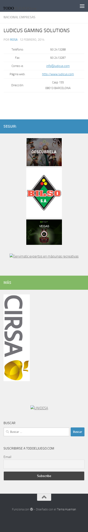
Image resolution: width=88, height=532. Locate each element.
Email (7, 457)
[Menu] (82, 6)
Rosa (14, 39)
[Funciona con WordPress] (31, 509)
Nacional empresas (19, 17)
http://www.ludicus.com (58, 74)
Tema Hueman (66, 509)
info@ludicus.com (58, 66)
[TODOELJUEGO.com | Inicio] (26, 6)
